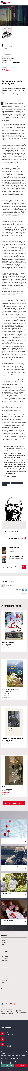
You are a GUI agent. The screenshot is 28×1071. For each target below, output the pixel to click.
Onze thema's (5, 960)
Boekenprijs (4, 980)
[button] (14, 1068)
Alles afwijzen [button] (21, 1065)
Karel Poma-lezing (5, 982)
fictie (8, 56)
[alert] (14, 1060)
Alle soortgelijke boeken (12, 803)
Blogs (3, 944)
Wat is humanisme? (6, 958)
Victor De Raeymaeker (15, 62)
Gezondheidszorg (5, 998)
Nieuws (3, 940)
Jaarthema (4, 994)
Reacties (6, 48)
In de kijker (4, 972)
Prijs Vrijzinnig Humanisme (7, 978)
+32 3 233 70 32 (9, 1034)
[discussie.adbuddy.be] (14, 587)
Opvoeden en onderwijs (7, 996)
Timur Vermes (8, 54)
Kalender (4, 942)
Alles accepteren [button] (7, 1065)
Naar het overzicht (8, 15)
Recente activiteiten (6, 976)
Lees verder (24, 1058)
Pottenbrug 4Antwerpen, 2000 (10, 1046)
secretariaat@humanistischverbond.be (14, 1040)
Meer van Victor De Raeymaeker (16, 538)
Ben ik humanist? (5, 956)
